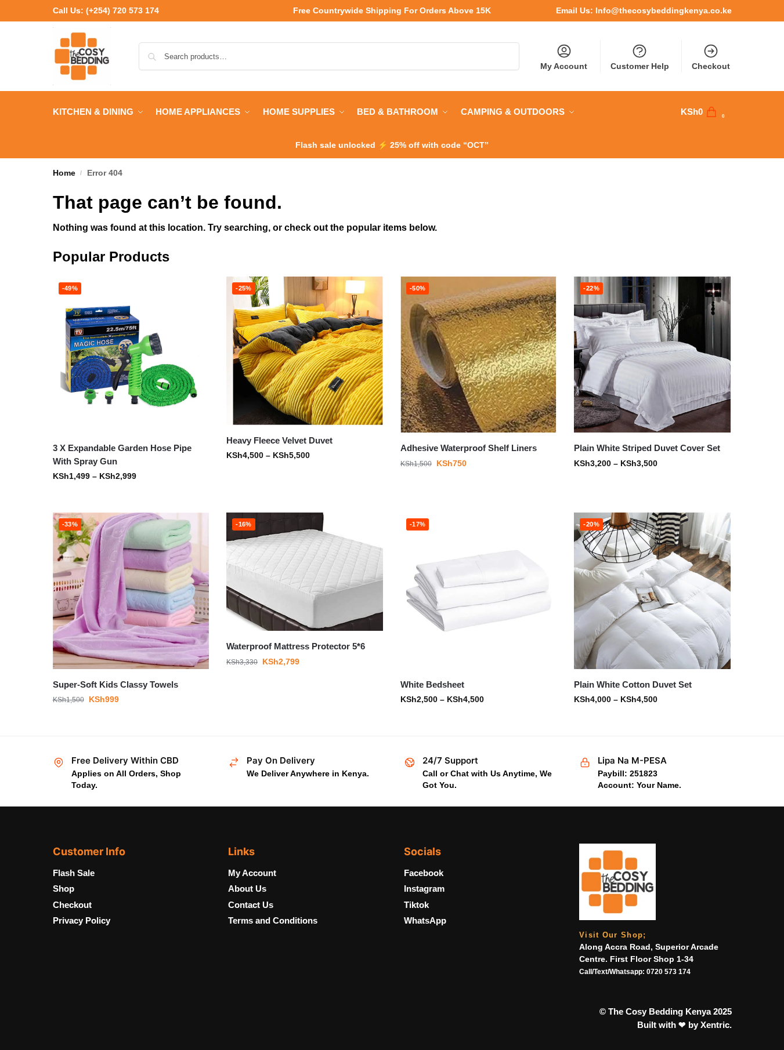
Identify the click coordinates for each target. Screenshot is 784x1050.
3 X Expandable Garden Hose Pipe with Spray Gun (122, 454)
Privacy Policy (81, 920)
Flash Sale (74, 873)
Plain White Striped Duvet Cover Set (647, 448)
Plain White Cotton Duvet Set (633, 684)
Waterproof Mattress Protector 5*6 (295, 646)
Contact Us (250, 905)
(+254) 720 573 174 (122, 10)
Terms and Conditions (272, 920)
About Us (247, 888)
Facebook (423, 873)
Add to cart (131, 724)
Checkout (711, 66)
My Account (563, 66)
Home (64, 173)
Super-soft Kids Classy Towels (115, 684)
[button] (706, 112)
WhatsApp (425, 920)
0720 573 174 (668, 972)
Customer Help (639, 66)
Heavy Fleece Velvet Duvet (279, 440)
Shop (63, 888)
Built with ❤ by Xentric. (684, 1025)
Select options (131, 501)
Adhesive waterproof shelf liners (468, 448)
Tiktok (416, 905)
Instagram (424, 888)
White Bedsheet (432, 684)
